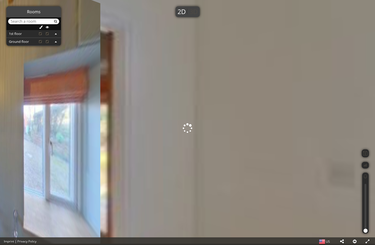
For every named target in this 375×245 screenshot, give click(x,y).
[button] (342, 241)
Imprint (9, 241)
